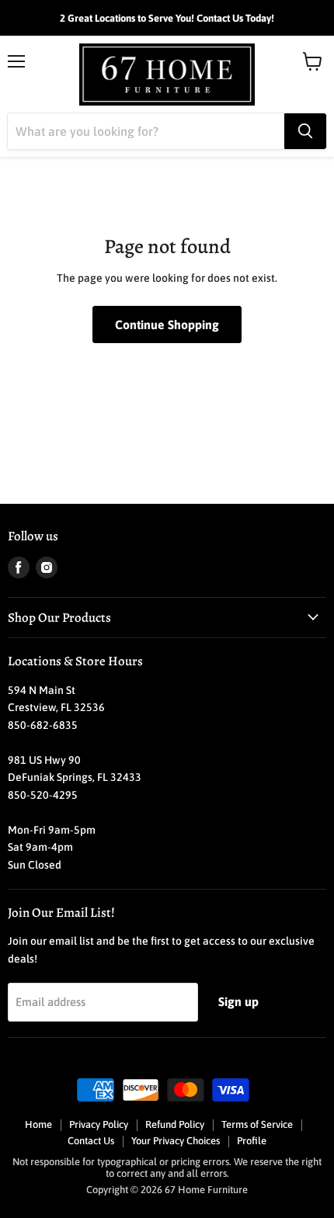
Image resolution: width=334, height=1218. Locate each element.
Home (38, 1124)
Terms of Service (257, 1124)
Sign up (238, 1001)
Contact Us (91, 1141)
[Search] (305, 131)
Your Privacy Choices (175, 1141)
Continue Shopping (167, 324)
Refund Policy (174, 1124)
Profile (251, 1141)
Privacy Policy (98, 1124)
